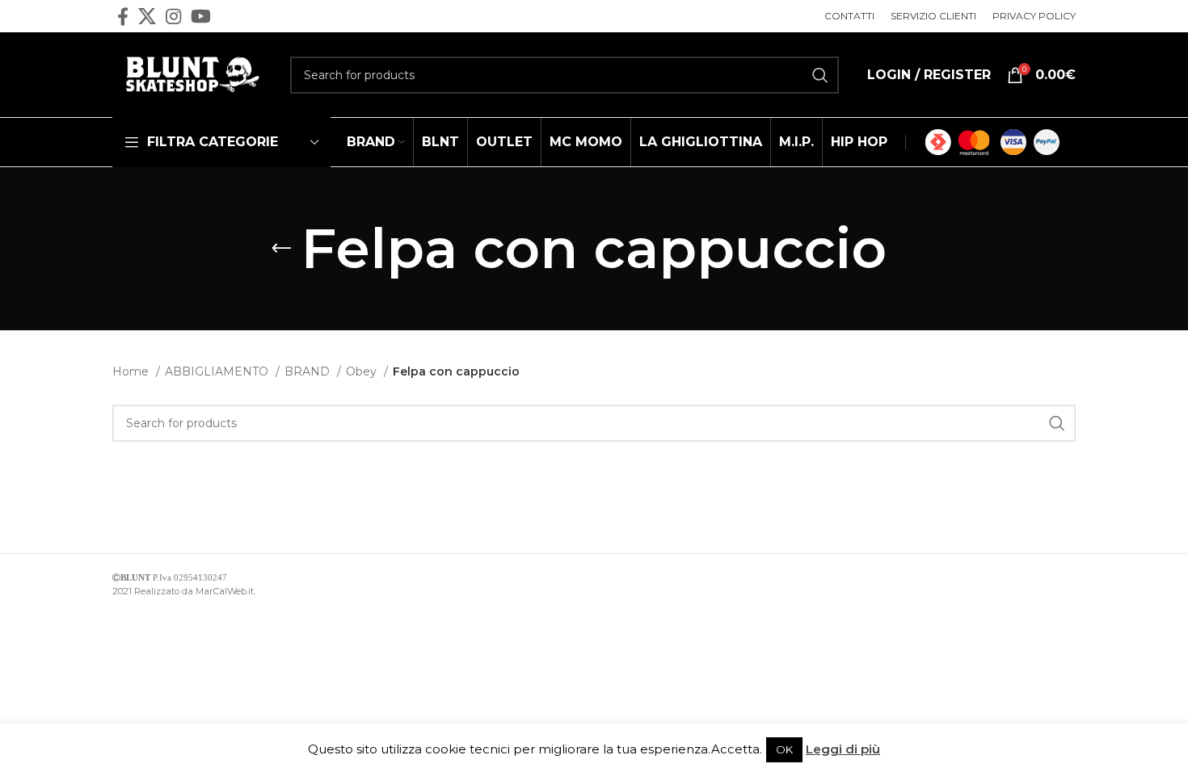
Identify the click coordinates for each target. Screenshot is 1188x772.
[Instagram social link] (173, 16)
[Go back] (281, 249)
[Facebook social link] (122, 16)
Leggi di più (843, 749)
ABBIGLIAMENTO (218, 371)
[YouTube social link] (201, 16)
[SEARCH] (820, 75)
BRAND (308, 371)
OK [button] (784, 749)
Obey (363, 371)
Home (132, 371)
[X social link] (147, 16)
